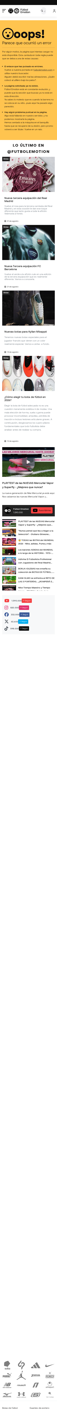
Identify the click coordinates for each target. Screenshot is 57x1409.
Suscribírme (45, 510)
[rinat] (36, 1385)
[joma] (36, 1375)
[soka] (7, 1365)
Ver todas (50, 1397)
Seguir (27, 600)
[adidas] (36, 1365)
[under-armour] (21, 1395)
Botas (6, 159)
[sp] (21, 1365)
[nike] (50, 1365)
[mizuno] (7, 1395)
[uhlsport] (50, 1385)
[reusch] (21, 1385)
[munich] (50, 1375)
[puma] (7, 1375)
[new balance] (7, 1385)
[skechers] (36, 1395)
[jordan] (21, 1375)
